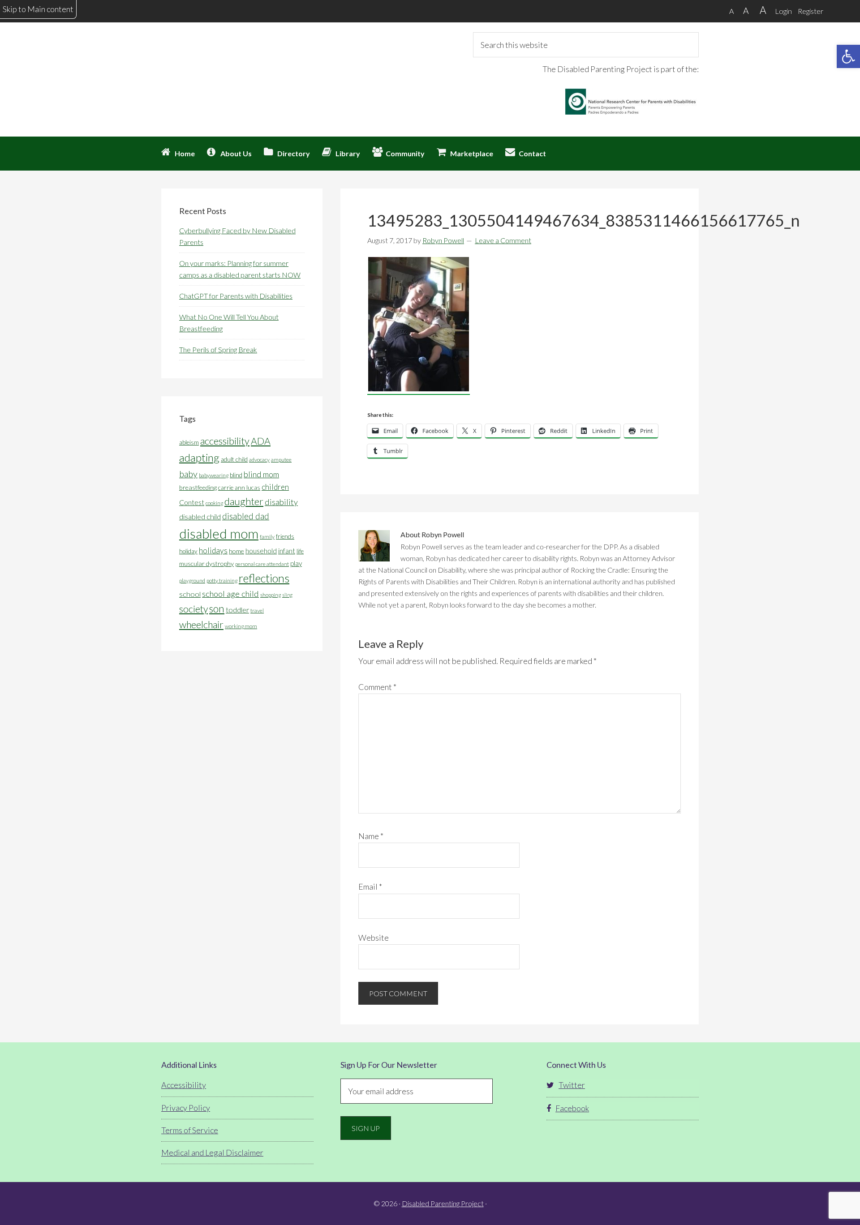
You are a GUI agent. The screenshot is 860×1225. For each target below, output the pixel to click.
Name (370, 836)
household (261, 551)
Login (783, 11)
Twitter (572, 1085)
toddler (237, 609)
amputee (281, 459)
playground (192, 580)
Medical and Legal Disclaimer (212, 1152)
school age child (230, 594)
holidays (213, 550)
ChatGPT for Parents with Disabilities (235, 295)
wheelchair (201, 624)
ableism (189, 442)
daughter (243, 501)
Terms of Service (189, 1130)
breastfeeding (198, 487)
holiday (188, 551)
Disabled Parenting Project (241, 65)
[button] (848, 56)
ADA (261, 441)
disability (281, 502)
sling (287, 595)
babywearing (213, 475)
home (236, 551)
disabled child (200, 516)
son (216, 609)
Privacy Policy (185, 1108)
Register (810, 11)
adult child (234, 459)
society (193, 609)
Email (370, 886)
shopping (270, 594)
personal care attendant (262, 564)
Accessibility (183, 1085)
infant (286, 551)
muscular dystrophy (206, 563)
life (300, 551)
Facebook (572, 1108)
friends (285, 536)
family (267, 536)
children (275, 487)
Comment (377, 687)
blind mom (261, 474)
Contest (191, 502)
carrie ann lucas (239, 487)
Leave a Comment (503, 240)
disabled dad (245, 516)
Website (373, 937)
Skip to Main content (38, 9)
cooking (214, 503)
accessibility (224, 441)
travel (257, 610)
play (296, 563)
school (190, 594)
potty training (221, 580)
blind (236, 475)
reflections (264, 578)
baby (188, 473)
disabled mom (218, 533)
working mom (241, 626)
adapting (199, 457)
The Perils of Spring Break (218, 349)
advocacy (259, 459)
